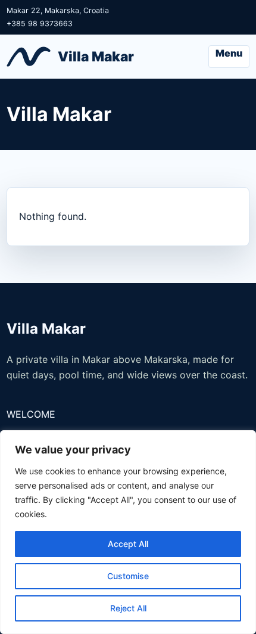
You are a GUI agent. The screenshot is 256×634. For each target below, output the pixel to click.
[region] (128, 532)
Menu (229, 53)
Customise (128, 576)
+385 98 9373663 (40, 23)
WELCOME (31, 414)
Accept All (128, 544)
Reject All (128, 608)
